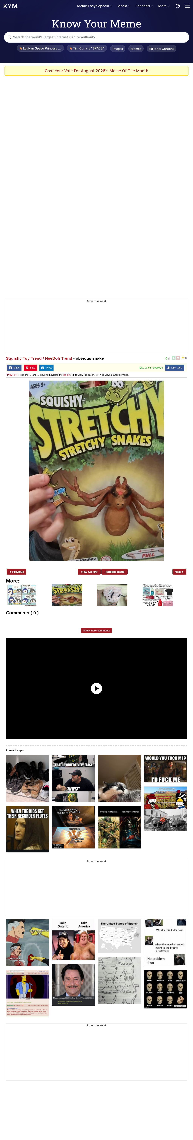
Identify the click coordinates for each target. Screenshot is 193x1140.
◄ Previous (16, 571)
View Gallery (89, 571)
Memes (136, 49)
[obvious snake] (96, 471)
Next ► (179, 571)
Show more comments (96, 630)
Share (16, 367)
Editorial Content (161, 49)
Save (31, 367)
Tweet (48, 367)
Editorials (142, 6)
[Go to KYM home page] (10, 7)
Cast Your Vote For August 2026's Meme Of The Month (96, 71)
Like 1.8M (176, 367)
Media (122, 6)
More (162, 6)
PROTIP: (12, 374)
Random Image (114, 571)
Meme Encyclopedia (93, 6)
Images (118, 49)
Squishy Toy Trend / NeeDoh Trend (39, 358)
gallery (66, 374)
